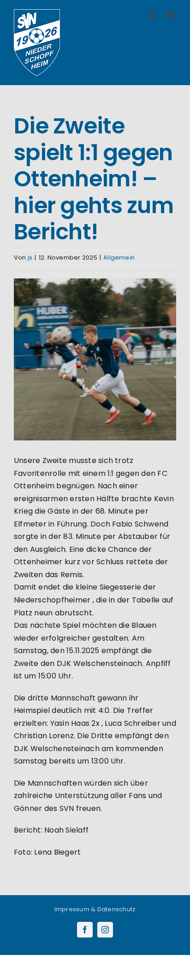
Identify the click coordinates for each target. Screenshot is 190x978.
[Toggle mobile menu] (171, 15)
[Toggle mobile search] (152, 15)
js (30, 257)
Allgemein (119, 257)
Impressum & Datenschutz (95, 909)
